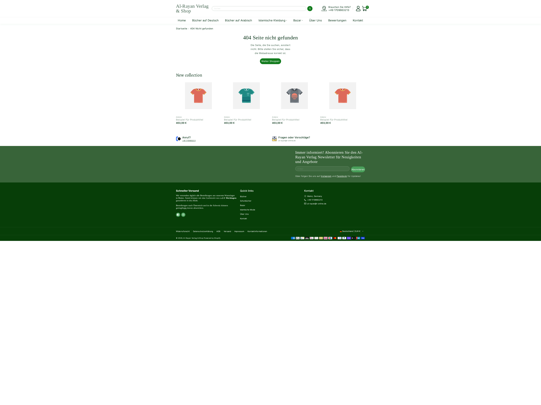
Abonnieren (358, 169)
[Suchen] (309, 8)
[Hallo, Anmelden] (357, 8)
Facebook (342, 176)
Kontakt (243, 218)
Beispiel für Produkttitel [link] (189, 119)
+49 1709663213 (338, 10)
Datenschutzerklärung (203, 231)
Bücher (243, 196)
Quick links (247, 190)
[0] (363, 8)
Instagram (326, 176)
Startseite (181, 28)
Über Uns (244, 214)
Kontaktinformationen (257, 231)
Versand (227, 231)
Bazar (242, 205)
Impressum (239, 231)
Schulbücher (245, 201)
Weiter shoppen (270, 61)
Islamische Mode (247, 210)
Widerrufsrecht (183, 231)
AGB (218, 231)
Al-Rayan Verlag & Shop (193, 238)
